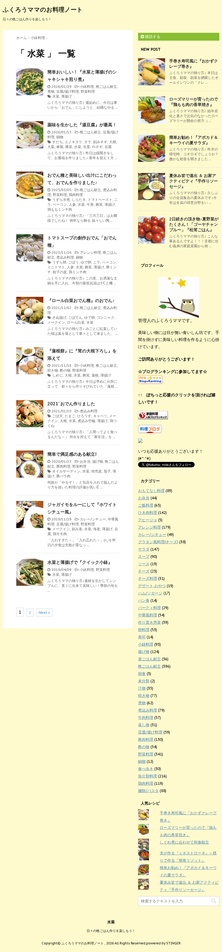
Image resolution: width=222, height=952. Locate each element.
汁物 (142, 688)
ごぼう (73, 262)
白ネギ (97, 146)
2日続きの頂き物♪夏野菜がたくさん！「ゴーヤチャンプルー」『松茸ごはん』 (193, 224)
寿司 (142, 637)
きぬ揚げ (59, 317)
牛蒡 (90, 204)
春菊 (59, 146)
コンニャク (105, 317)
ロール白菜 (75, 322)
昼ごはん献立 (149, 659)
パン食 (143, 600)
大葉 (50, 146)
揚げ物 (97, 461)
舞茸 (99, 204)
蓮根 (95, 375)
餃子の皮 (60, 272)
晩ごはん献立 (106, 86)
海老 (96, 529)
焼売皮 (96, 471)
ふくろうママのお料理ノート (43, 9)
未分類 (143, 680)
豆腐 (108, 146)
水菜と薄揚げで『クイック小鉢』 (79, 562)
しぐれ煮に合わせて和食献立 (184, 842)
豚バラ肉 (63, 476)
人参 (72, 204)
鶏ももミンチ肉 (59, 209)
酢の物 (65, 370)
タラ (87, 142)
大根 (112, 142)
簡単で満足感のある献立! (71, 454)
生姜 (86, 146)
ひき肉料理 (147, 512)
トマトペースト (100, 199)
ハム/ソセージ (150, 593)
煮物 (50, 91)
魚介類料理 (147, 776)
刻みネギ (100, 142)
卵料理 (143, 629)
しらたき (79, 199)
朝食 (142, 673)
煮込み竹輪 (86, 421)
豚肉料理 (63, 466)
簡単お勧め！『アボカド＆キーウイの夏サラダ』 (193, 140)
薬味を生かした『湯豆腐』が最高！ (82, 124)
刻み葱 (77, 529)
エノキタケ (73, 142)
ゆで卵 (86, 262)
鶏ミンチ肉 (77, 272)
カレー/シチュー (93, 519)
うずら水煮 (61, 199)
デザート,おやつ (152, 585)
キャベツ (100, 416)
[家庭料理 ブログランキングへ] (178, 415)
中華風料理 (147, 615)
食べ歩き (145, 768)
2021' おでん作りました (71, 403)
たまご (70, 416)
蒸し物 (143, 724)
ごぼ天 (57, 416)
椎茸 (68, 146)
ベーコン (60, 204)
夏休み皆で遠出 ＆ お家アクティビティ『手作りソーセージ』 (193, 181)
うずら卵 (59, 262)
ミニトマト (56, 267)
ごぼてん (75, 317)
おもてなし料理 (151, 490)
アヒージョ (147, 519)
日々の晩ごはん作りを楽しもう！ (111, 931)
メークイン (56, 322)
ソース (143, 563)
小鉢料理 (87, 86)
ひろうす (84, 416)
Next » (44, 612)
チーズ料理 (147, 578)
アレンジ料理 (90, 252)
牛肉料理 (145, 717)
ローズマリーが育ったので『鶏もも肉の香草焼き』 (193, 102)
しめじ (57, 375)
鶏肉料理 (76, 194)
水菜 (55, 96)
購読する (152, 36)
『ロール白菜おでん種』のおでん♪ (81, 300)
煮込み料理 (65, 257)
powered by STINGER (163, 943)
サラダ (143, 549)
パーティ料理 (149, 607)
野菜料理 (88, 91)
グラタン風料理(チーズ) (158, 541)
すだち (57, 142)
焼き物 (52, 370)
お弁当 (85, 461)
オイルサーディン (66, 471)
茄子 (107, 471)
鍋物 (59, 137)
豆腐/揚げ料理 (67, 91)
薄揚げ (66, 96)
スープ (143, 556)
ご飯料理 (145, 505)
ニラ (96, 262)
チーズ (143, 571)
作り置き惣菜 (149, 622)
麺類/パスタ (148, 790)
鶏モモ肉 (60, 534)
